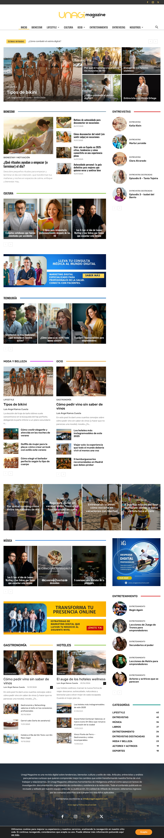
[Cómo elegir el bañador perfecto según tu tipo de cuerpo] (11, 462)
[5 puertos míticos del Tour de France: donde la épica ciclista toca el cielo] (141, 507)
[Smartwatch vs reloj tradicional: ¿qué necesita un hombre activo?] (20, 323)
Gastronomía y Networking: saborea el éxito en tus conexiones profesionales (36, 708)
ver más (15, 835)
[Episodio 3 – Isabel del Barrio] (119, 194)
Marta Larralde (137, 143)
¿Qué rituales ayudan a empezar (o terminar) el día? (26, 164)
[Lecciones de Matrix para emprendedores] (119, 661)
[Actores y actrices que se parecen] (119, 679)
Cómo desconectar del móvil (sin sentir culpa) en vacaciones (89, 135)
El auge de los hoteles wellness (81, 679)
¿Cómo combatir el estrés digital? (44, 41)
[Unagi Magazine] (82, 15)
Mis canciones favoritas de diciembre (54, 581)
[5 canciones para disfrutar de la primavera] (89, 566)
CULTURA (68, 27)
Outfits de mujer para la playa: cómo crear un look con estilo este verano (35, 447)
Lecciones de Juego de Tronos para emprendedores (142, 627)
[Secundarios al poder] (119, 644)
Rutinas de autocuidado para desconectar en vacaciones (87, 121)
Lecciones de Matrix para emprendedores (143, 663)
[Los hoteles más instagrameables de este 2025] (63, 434)
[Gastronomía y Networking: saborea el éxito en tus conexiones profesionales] (11, 709)
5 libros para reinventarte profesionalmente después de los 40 (54, 232)
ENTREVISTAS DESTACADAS (140, 175)
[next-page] (11, 244)
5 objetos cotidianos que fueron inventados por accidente (20, 234)
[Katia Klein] (119, 124)
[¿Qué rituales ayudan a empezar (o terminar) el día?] (28, 135)
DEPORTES (23, 502)
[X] (158, 2)
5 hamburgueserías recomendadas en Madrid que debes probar (88, 462)
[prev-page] (6, 244)
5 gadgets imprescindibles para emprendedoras (89, 339)
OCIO (80, 27)
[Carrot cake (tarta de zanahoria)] (11, 724)
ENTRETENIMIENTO (99, 27)
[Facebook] (147, 2)
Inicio (24, 27)
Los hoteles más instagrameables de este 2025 (88, 433)
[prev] (150, 41)
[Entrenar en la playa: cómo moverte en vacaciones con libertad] (101, 507)
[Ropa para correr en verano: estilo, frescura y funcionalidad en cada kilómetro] (62, 507)
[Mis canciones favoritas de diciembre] (55, 566)
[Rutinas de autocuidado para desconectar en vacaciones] (63, 122)
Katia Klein (135, 125)
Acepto (143, 832)
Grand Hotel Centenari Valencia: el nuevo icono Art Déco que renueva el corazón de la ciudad (89, 722)
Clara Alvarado (137, 160)
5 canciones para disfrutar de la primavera (89, 581)
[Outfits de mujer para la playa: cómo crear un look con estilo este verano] (11, 448)
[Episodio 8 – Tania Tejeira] (119, 177)
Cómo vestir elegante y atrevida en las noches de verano (35, 432)
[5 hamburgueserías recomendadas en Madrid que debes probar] (63, 463)
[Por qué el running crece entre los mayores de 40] (101, 60)
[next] (156, 41)
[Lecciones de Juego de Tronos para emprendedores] (119, 626)
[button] (156, 27)
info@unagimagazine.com (95, 799)
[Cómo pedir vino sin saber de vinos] (81, 381)
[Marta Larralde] (119, 141)
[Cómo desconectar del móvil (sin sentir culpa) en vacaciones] (63, 136)
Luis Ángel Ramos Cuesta (16, 409)
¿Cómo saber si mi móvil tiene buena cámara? (54, 339)
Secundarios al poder (141, 645)
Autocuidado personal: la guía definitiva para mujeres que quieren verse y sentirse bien (88, 167)
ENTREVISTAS (118, 27)
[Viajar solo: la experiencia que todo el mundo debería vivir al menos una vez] (63, 449)
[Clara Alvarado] (119, 159)
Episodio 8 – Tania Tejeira (143, 178)
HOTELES (61, 674)
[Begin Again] (119, 608)
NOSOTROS (135, 27)
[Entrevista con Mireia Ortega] (141, 88)
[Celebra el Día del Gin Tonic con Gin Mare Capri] (11, 739)
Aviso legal (72, 805)
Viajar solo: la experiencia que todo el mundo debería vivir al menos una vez (89, 447)
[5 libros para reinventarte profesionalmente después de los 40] (55, 219)
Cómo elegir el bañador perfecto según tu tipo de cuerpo (35, 461)
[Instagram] (152, 2)
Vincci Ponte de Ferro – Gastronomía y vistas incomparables (84, 737)
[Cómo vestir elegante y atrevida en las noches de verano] (11, 434)
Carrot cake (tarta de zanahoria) (35, 721)
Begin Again (136, 610)
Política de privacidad (87, 805)
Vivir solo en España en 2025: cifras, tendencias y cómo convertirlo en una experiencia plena (88, 151)
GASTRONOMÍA (63, 400)
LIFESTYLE (52, 27)
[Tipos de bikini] (43, 74)
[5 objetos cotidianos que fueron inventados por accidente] (20, 219)
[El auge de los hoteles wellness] (141, 60)
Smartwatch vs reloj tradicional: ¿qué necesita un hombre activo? (20, 337)
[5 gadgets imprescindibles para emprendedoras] (89, 323)
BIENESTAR (37, 27)
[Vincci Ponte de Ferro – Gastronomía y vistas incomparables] (64, 738)
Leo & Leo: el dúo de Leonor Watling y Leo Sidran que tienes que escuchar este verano (89, 232)
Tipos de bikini (15, 404)
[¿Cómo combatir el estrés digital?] (101, 88)
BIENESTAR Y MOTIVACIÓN (17, 157)
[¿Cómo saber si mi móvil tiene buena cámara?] (55, 323)
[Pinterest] (88, 816)
